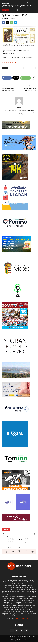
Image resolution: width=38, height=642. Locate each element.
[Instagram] (16, 630)
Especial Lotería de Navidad (16, 67)
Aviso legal (6, 637)
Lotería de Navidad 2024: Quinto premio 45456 (9, 89)
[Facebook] (3, 22)
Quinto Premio (31, 67)
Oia (25, 67)
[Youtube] (26, 630)
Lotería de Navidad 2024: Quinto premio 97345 (29, 89)
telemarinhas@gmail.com (23, 618)
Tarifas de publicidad (15, 637)
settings (21, 7)
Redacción (6, 18)
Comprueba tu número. (9, 62)
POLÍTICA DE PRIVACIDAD (28, 637)
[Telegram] (15, 22)
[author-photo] (19, 105)
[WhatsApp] (11, 22)
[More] (33, 78)
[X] (7, 22)
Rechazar (13, 10)
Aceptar (5, 10)
